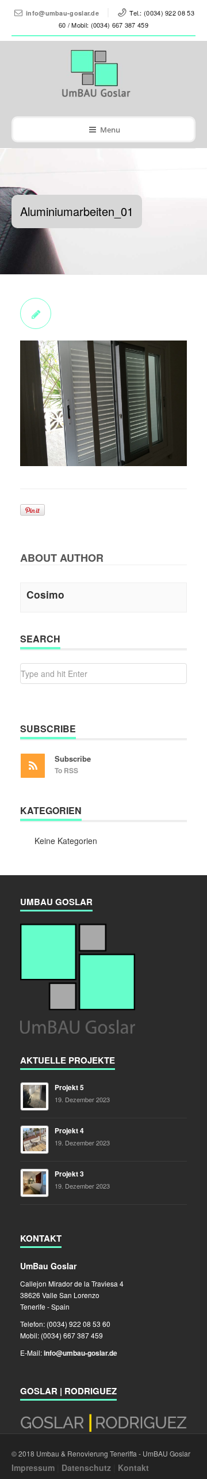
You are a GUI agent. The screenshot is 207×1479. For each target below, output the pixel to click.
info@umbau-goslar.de (62, 13)
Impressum (33, 1467)
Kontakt (133, 1467)
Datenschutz (86, 1467)
